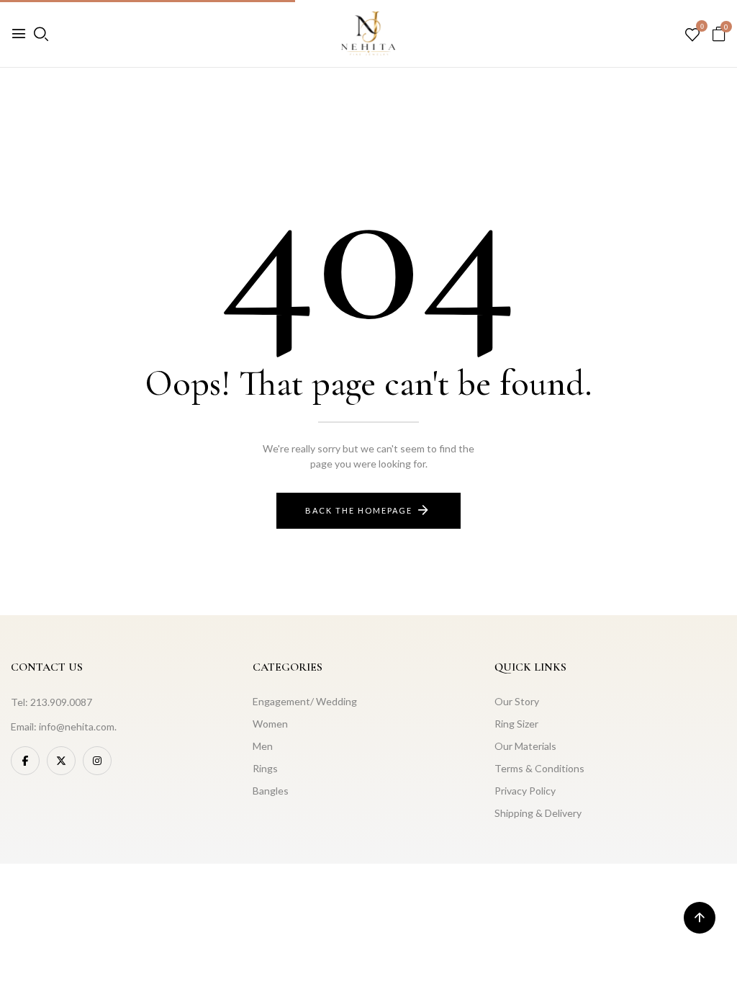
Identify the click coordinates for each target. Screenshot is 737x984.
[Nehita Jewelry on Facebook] (25, 760)
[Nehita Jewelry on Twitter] (61, 760)
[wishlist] (692, 35)
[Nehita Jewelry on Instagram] (97, 760)
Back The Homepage (358, 510)
